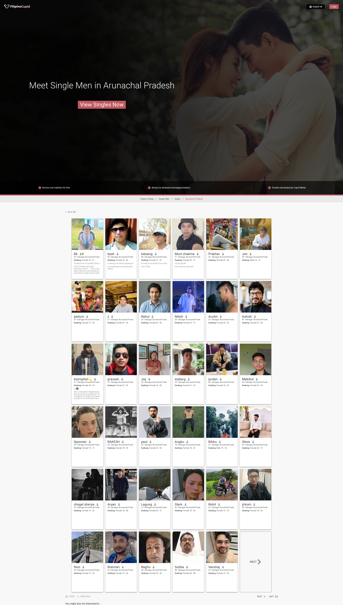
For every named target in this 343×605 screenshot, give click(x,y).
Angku (179, 442)
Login (334, 6)
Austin (213, 316)
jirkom (246, 504)
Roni (77, 567)
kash (110, 254)
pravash (113, 379)
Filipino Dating (147, 199)
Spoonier (80, 442)
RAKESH (113, 442)
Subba (179, 567)
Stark (178, 504)
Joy (143, 379)
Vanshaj (214, 567)
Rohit (212, 504)
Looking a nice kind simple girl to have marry (121, 263)
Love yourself (180, 263)
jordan (213, 379)
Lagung (146, 504)
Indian (177, 199)
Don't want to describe (184, 266)
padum (79, 316)
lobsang (147, 254)
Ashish (247, 316)
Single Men (164, 199)
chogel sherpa (84, 504)
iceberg (180, 379)
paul (144, 442)
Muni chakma (185, 254)
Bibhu (212, 442)
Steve (246, 442)
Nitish (179, 316)
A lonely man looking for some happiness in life (154, 263)
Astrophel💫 (83, 379)
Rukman (113, 567)
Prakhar (214, 254)
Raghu (145, 567)
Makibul (248, 379)
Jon (244, 254)
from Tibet (145, 266)
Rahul (145, 316)
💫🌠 (76, 389)
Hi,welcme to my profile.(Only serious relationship (87, 263)
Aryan (111, 504)
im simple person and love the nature (120, 267)
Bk (76, 254)
